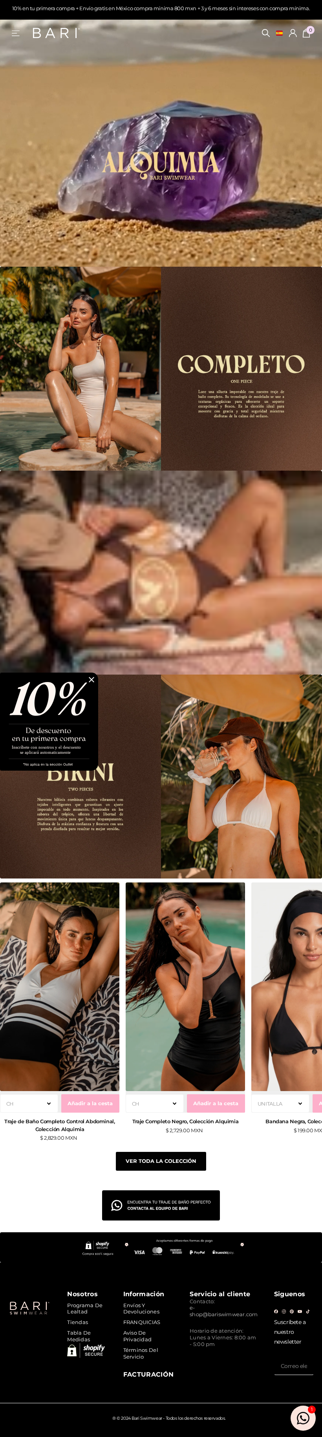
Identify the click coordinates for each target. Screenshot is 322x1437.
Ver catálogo (16, 33)
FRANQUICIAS (142, 1322)
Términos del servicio (140, 1353)
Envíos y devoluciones (141, 1308)
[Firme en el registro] (293, 33)
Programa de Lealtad (84, 1308)
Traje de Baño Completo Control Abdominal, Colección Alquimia (59, 1125)
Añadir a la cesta (90, 1103)
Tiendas (77, 1322)
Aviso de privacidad (137, 1336)
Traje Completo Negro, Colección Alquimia (185, 1121)
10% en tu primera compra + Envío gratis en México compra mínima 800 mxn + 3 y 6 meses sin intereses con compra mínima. (161, 8)
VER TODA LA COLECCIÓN (161, 1161)
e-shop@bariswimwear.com (224, 1310)
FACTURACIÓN (148, 1374)
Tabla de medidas (79, 1336)
